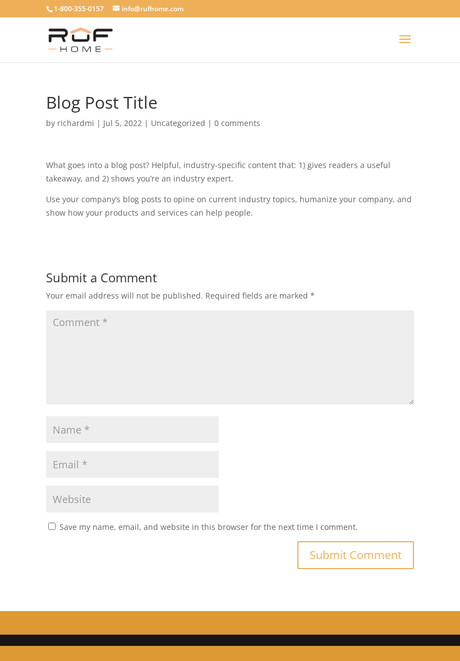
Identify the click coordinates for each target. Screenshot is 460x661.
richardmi (75, 123)
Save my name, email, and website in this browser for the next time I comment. (208, 527)
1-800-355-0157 (79, 8)
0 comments (237, 123)
